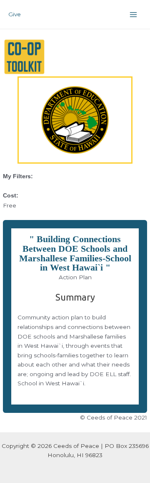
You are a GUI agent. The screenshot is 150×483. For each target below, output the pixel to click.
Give (14, 14)
